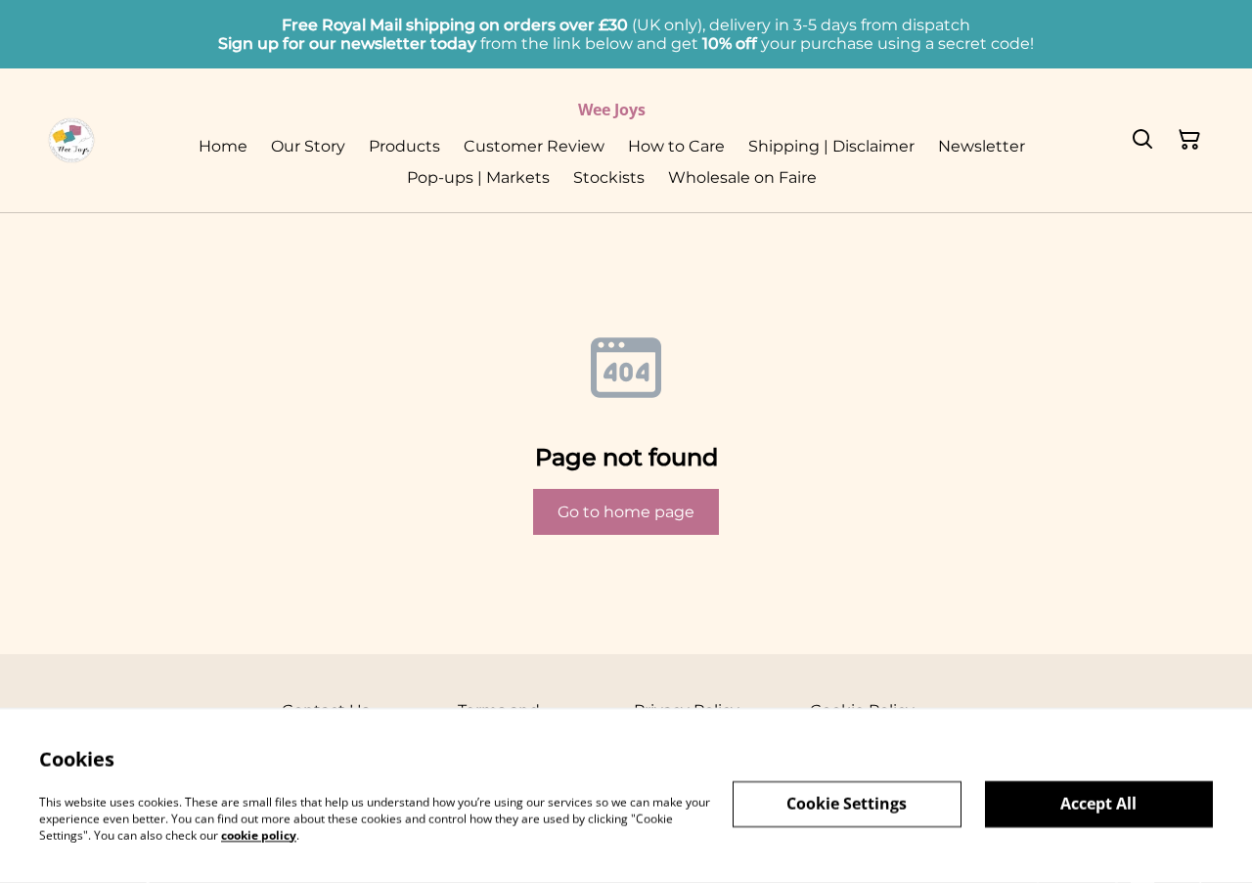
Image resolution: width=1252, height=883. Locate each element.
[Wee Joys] (71, 140)
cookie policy (258, 834)
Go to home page (626, 512)
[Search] (1142, 140)
